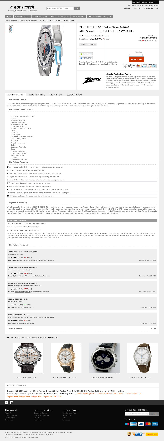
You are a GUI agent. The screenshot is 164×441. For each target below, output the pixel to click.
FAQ (157, 8)
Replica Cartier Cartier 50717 (130, 394)
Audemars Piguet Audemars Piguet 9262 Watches (24, 394)
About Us (8, 413)
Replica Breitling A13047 (86, 394)
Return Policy (38, 420)
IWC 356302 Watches (37, 391)
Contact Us (9, 420)
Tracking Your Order (69, 413)
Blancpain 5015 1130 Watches (17, 391)
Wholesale (66, 420)
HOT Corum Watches (50, 394)
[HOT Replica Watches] (78, 16)
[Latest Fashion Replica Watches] (99, 16)
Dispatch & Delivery (41, 413)
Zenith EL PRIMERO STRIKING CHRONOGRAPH (57, 21)
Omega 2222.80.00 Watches (56, 391)
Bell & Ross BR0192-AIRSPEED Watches (109, 391)
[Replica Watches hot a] (22, 12)
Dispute (36, 418)
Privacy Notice (10, 418)
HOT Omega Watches (67, 394)
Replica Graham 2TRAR (107, 394)
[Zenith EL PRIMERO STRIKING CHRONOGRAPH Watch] (10, 29)
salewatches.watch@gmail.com (148, 6)
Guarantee (148, 8)
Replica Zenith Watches (28, 21)
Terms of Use (67, 415)
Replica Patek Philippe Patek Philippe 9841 (24, 397)
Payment (127, 8)
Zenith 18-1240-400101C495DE (65, 378)
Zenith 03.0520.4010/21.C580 (102, 378)
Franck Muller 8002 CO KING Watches (80, 391)
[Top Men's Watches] (40, 16)
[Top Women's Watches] (60, 16)
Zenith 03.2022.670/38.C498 (139, 378)
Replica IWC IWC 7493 (52, 397)
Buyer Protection (11, 415)
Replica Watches (11, 21)
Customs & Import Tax (41, 415)
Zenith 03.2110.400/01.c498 (25, 378)
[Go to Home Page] (9, 16)
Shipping (137, 8)
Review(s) (105, 36)
